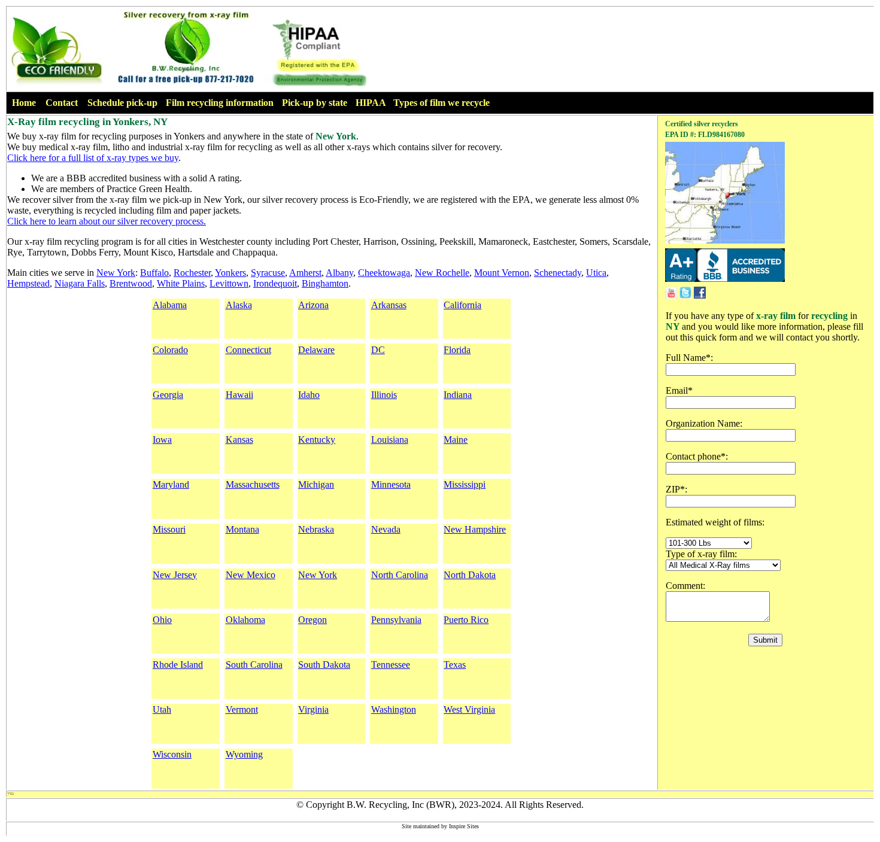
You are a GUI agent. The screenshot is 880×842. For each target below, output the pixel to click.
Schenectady (557, 273)
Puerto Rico (466, 620)
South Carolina (254, 664)
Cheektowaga (384, 273)
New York (115, 273)
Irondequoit (275, 283)
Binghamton (325, 283)
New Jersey (175, 575)
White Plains (181, 283)
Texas (455, 664)
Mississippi (464, 484)
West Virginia (469, 709)
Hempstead (28, 283)
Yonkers (230, 273)
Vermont (242, 709)
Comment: (685, 585)
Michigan (316, 484)
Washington (393, 709)
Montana (242, 529)
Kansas (239, 439)
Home (24, 103)
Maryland (171, 484)
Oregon (312, 620)
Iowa (162, 439)
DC (378, 350)
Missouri (169, 529)
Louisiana (389, 439)
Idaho (309, 395)
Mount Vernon (501, 273)
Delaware (316, 350)
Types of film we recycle (441, 103)
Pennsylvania (396, 620)
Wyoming (244, 754)
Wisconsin (172, 754)
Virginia (313, 709)
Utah (162, 709)
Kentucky (316, 439)
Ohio (162, 620)
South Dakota (324, 664)
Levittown (229, 283)
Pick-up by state (314, 103)
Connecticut (248, 350)
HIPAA (371, 103)
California (462, 305)
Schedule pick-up (122, 103)
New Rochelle (442, 273)
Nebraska (316, 529)
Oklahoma (245, 620)
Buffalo (154, 273)
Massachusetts (253, 484)
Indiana (458, 395)
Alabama (170, 305)
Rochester (192, 273)
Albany (339, 273)
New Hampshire (475, 529)
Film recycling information (220, 103)
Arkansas (388, 305)
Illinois (384, 395)
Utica (596, 273)
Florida (457, 350)
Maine (456, 439)
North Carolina (399, 575)
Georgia (168, 395)
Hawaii (239, 395)
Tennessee (390, 664)
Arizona (313, 305)
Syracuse (268, 273)
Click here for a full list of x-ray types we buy (92, 158)
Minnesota (391, 484)
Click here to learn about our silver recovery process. (106, 221)
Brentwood (131, 283)
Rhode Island (178, 664)
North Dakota (470, 575)
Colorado (170, 350)
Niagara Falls (79, 283)
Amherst (305, 273)
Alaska (239, 305)
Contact (61, 103)
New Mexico (250, 575)
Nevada (385, 529)
